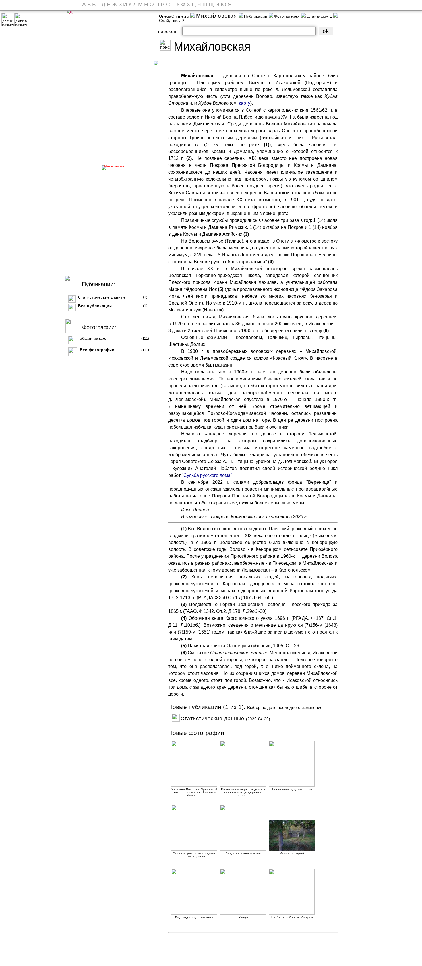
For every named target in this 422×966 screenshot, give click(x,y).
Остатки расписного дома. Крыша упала (194, 854)
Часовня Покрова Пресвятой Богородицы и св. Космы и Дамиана (194, 790)
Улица (243, 917)
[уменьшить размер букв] (20, 19)
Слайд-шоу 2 (172, 20)
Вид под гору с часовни (194, 917)
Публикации (256, 16)
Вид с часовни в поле (243, 853)
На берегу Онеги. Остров (292, 917)
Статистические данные (102, 297)
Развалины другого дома (292, 789)
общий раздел (94, 338)
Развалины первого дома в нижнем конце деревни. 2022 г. (243, 790)
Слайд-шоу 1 (319, 16)
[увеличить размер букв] (7, 19)
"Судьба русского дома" (207, 475)
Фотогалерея (287, 16)
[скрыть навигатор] (71, 12)
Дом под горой (292, 853)
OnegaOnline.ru (174, 16)
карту (244, 103)
